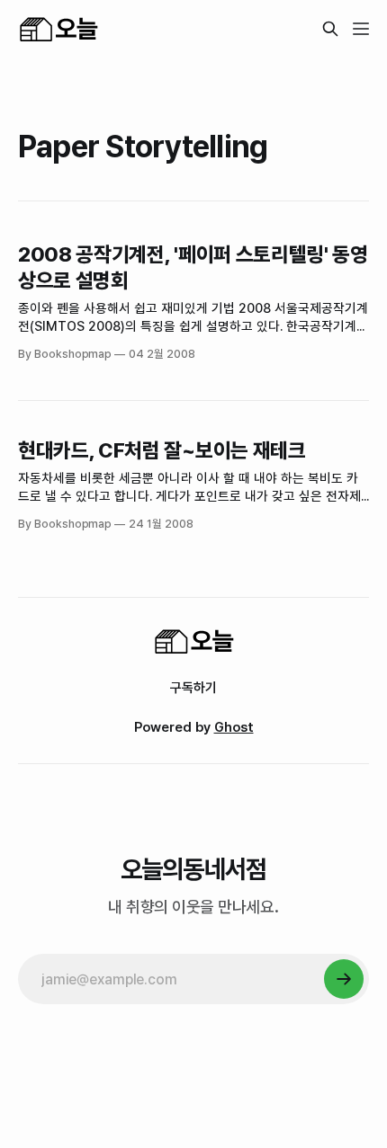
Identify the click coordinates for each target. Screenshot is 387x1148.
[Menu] (360, 28)
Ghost (234, 727)
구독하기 (193, 688)
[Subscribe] (344, 979)
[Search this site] (330, 28)
